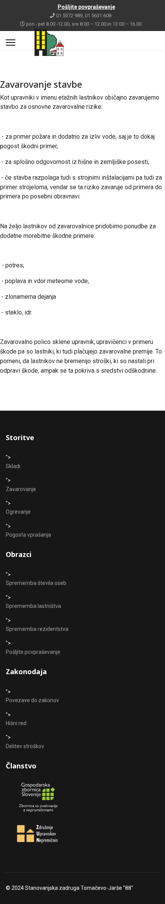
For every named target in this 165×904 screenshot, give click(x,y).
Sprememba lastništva (33, 606)
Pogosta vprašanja (28, 535)
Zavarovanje (21, 489)
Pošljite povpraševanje (33, 652)
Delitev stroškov (25, 746)
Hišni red (16, 723)
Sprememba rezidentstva (37, 629)
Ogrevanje (18, 512)
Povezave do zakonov (32, 700)
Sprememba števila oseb (36, 583)
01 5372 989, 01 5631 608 (83, 15)
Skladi (13, 466)
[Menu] (10, 42)
